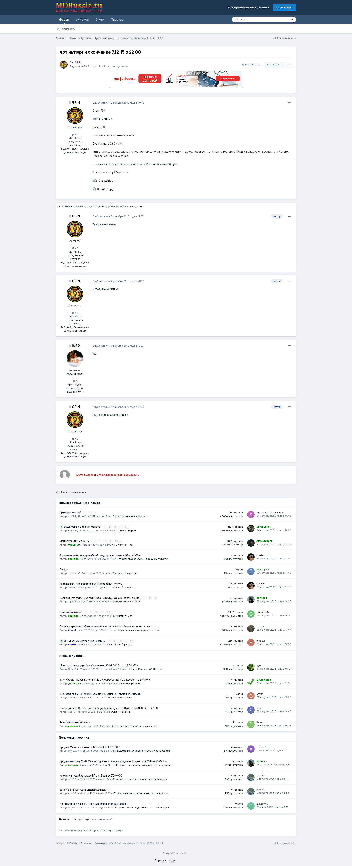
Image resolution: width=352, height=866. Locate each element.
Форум (64, 19)
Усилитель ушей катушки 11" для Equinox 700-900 (91, 775)
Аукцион (82, 19)
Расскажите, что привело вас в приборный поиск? (91, 583)
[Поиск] (292, 19)
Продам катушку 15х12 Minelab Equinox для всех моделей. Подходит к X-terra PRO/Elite (113, 761)
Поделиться (251, 64)
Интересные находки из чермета (85, 640)
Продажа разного (124, 697)
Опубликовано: (118, 102)
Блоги (100, 19)
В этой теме (276, 19)
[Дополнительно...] (289, 103)
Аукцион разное (130, 683)
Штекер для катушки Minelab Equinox (83, 789)
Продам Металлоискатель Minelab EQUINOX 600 (90, 747)
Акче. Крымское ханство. (75, 722)
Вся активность (65, 28)
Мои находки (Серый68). (75, 541)
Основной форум (126, 530)
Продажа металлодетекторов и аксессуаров (142, 750)
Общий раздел (123, 587)
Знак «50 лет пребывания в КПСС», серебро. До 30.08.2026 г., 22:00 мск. (105, 679)
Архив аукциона (118, 66)
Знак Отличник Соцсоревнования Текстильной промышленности (100, 694)
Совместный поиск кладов (129, 516)
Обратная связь (165, 860)
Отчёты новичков (71, 612)
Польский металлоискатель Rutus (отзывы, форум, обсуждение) (100, 597)
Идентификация (128, 573)
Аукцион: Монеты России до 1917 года (140, 669)
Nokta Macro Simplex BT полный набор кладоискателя (93, 803)
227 (117, 541)
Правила (117, 19)
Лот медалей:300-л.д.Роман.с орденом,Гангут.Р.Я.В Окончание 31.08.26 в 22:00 (109, 708)
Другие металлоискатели (125, 601)
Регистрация (284, 7)
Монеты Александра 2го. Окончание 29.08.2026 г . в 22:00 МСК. (99, 665)
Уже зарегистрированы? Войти (248, 7)
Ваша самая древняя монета (82, 526)
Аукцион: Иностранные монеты (138, 725)
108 (108, 612)
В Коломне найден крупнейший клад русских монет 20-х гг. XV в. (100, 555)
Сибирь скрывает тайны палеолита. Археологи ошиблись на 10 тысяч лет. (106, 626)
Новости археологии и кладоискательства (142, 558)
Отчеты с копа (124, 544)
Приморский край (71, 512)
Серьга (64, 569)
